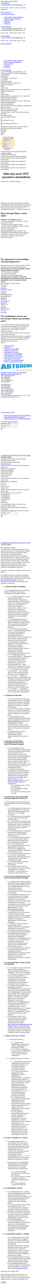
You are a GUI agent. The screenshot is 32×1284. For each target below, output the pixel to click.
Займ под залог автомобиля (12, 18)
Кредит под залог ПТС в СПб (13, 361)
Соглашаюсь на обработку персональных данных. (16, 455)
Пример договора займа (11, 349)
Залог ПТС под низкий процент (14, 360)
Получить (4, 288)
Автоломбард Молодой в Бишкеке (14, 417)
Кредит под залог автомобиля (13, 353)
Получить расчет (6, 463)
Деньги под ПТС (9, 345)
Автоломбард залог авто (11, 352)
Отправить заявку (6, 81)
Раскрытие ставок (6, 372)
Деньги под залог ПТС (11, 350)
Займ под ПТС (8, 20)
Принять (3, 1282)
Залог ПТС (7, 347)
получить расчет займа (7, 14)
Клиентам (7, 22)
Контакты (7, 23)
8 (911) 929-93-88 (6, 12)
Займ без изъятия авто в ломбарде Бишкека (17, 415)
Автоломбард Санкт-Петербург (13, 17)
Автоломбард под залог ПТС (13, 355)
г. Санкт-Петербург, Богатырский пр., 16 (13, 4)
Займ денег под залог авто (12, 358)
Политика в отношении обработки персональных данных (13, 373)
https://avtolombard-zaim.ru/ (8, 580)
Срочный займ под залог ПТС (13, 357)
